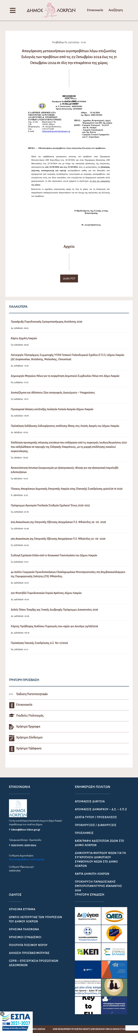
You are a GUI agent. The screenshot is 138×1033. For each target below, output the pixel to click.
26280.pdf (69, 278)
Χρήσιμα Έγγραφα (22, 909)
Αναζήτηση (116, 10)
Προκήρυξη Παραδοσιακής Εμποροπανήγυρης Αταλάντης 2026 (98, 886)
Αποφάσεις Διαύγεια (90, 801)
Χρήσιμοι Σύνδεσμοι (25, 937)
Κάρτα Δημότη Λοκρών (92, 873)
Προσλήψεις (84, 833)
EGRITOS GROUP (81, 1029)
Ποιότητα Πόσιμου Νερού (28, 945)
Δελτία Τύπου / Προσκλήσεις (96, 817)
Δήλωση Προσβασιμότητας (29, 953)
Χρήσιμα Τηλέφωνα (24, 929)
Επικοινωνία (95, 10)
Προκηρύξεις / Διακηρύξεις (95, 825)
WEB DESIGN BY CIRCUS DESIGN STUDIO (108, 1029)
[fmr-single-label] (88, 916)
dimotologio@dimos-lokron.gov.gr (26, 859)
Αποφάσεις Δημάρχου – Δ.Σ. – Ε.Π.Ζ (101, 809)
